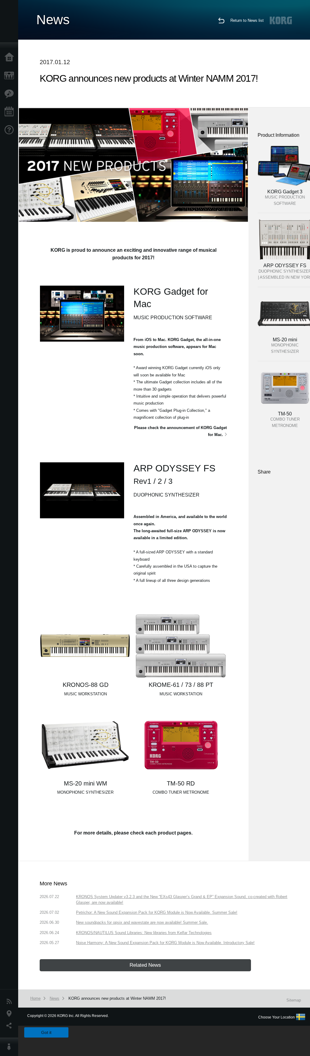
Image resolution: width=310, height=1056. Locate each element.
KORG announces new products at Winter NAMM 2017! (117, 998)
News (10, 1001)
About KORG (10, 1047)
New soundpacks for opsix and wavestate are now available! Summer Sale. (142, 922)
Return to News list (247, 20)
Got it (46, 1032)
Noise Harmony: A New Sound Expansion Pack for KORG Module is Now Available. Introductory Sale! (165, 942)
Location (10, 1014)
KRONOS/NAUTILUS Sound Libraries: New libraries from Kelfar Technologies (144, 932)
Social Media (10, 1026)
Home (10, 57)
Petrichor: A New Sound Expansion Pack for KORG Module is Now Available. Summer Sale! (156, 912)
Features (10, 94)
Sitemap (293, 1000)
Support (10, 130)
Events (10, 112)
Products (10, 76)
